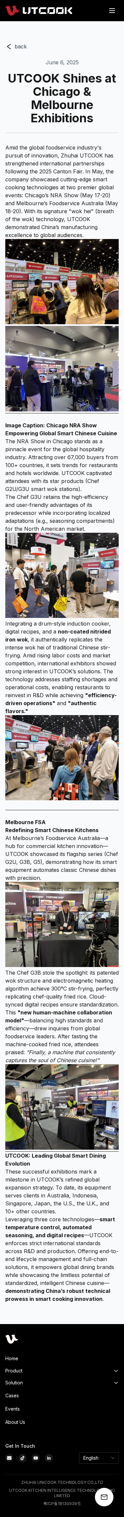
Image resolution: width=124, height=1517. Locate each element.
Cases (12, 1395)
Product (13, 1370)
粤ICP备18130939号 (62, 1503)
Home (11, 1358)
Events (12, 1409)
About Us (15, 1422)
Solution (14, 1382)
